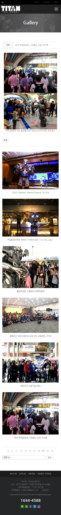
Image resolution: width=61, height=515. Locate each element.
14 (30, 451)
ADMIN (45, 490)
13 (25, 451)
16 (38, 451)
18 (47, 451)
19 (52, 451)
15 (34, 451)
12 (21, 451)
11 (16, 451)
